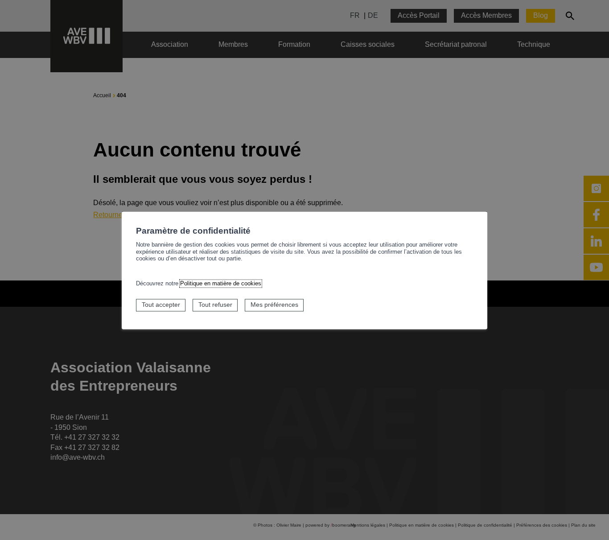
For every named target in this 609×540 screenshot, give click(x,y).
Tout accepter (161, 305)
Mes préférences (274, 305)
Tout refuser (215, 305)
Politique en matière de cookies (220, 283)
